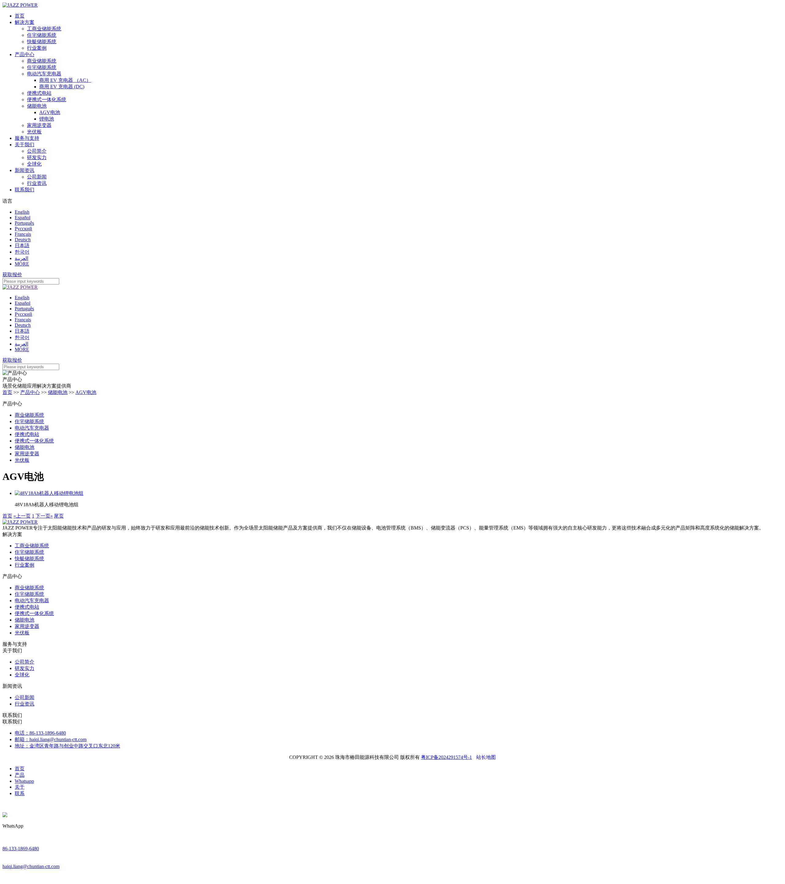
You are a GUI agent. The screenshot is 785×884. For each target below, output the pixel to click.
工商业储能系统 (44, 28)
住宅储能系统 (41, 35)
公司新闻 (37, 176)
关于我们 (24, 144)
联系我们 (24, 189)
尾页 (59, 516)
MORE (22, 263)
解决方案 (24, 22)
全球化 (34, 163)
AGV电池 (49, 112)
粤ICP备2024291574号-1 (446, 757)
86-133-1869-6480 (20, 848)
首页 (20, 15)
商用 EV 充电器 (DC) (61, 86)
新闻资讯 (24, 170)
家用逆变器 (39, 125)
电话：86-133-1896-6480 (40, 733)
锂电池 (46, 118)
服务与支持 (27, 138)
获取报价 (12, 274)
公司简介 (37, 151)
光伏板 (34, 131)
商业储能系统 (41, 60)
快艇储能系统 (41, 41)
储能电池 (37, 106)
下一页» (44, 516)
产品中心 (24, 54)
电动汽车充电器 (44, 73)
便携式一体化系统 (46, 99)
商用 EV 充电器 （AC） (65, 80)
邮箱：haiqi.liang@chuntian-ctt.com (50, 739)
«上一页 (22, 516)
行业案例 (37, 48)
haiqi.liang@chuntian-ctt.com (30, 866)
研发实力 (37, 157)
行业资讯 (37, 183)
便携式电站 (39, 93)
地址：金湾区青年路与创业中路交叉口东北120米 (67, 745)
